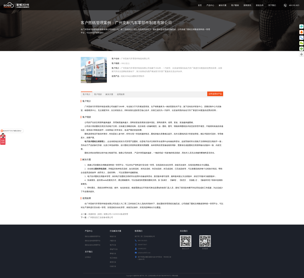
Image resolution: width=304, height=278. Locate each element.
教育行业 (113, 262)
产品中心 (210, 5)
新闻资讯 (247, 5)
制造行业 (113, 236)
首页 (200, 5)
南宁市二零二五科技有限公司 (149, 275)
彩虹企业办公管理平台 (92, 245)
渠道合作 (260, 5)
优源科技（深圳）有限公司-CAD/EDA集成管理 (108, 214)
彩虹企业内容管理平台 (92, 241)
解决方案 (222, 5)
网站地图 (175, 275)
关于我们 (272, 5)
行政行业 (113, 266)
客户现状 (98, 94)
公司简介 (88, 257)
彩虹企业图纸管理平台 (92, 236)
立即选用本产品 (215, 94)
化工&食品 (113, 258)
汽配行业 (113, 241)
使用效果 (121, 94)
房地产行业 (114, 249)
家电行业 (113, 253)
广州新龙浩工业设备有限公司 (100, 217)
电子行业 (113, 245)
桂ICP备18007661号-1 (165, 275)
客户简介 (86, 94)
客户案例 (235, 5)
